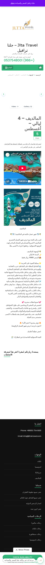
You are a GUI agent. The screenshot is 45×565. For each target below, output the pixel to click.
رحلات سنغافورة (35, 534)
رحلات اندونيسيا (35, 540)
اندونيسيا (38, 467)
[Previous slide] (41, 94)
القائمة (9, 68)
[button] (40, 560)
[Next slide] (3, 94)
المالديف (38, 478)
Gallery (26, 106)
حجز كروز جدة (36, 509)
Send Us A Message (30, 562)
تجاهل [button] (12, 3)
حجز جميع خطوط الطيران (31, 492)
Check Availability (22, 557)
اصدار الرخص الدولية (33, 503)
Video (13, 106)
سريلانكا (38, 472)
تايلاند (39, 461)
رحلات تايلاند (36, 528)
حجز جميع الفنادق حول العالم (30, 498)
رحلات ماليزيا (36, 523)
